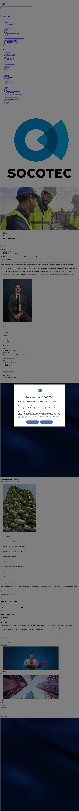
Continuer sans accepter (21, 386)
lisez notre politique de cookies (52, 408)
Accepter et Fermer (46, 421)
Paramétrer (32, 421)
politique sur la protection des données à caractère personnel (34, 402)
